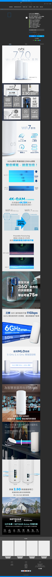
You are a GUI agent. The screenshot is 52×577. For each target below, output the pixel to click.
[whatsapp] (38, 40)
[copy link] (39, 40)
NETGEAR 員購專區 (6, 9)
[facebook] (36, 40)
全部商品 (2, 9)
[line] (35, 40)
